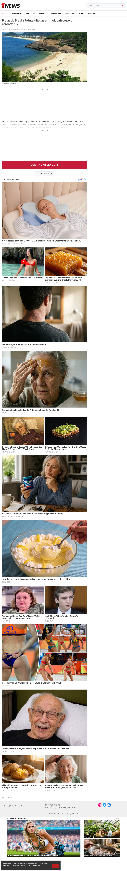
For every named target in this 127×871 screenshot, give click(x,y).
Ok (55, 866)
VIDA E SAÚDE (30, 13)
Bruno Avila (31, 29)
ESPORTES (42, 13)
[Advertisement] (44, 104)
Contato (6, 806)
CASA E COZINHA (56, 13)
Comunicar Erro (43, 173)
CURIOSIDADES (70, 13)
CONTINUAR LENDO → (44, 164)
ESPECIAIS (91, 13)
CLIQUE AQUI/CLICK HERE (67, 808)
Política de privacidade (17, 806)
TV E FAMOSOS (17, 13)
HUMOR (81, 13)
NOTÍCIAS (5, 13)
